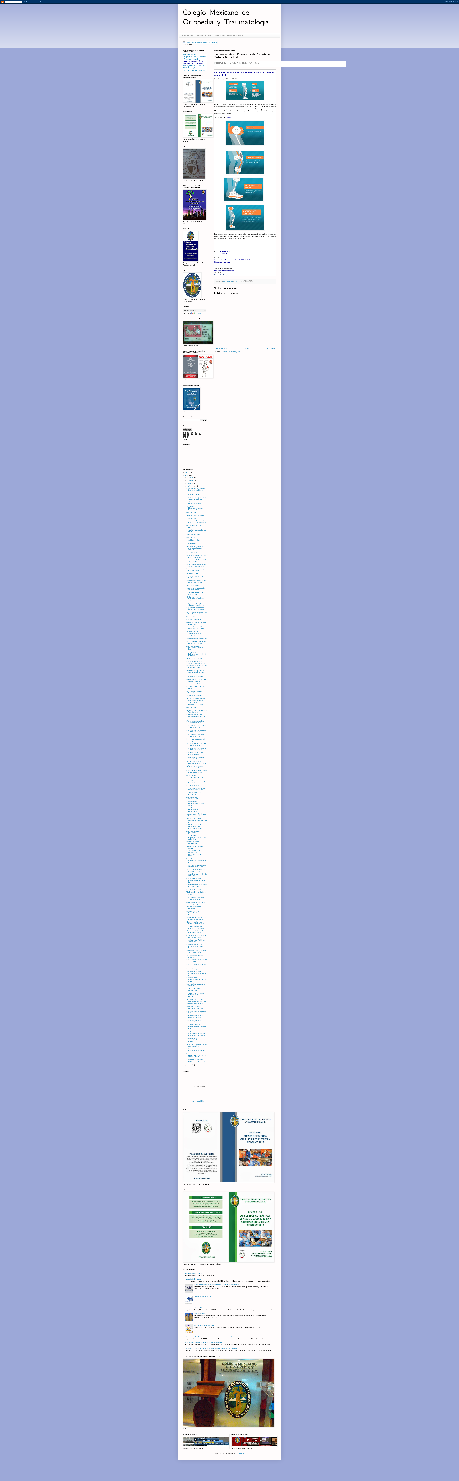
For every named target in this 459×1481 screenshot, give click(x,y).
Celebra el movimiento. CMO (195, 619)
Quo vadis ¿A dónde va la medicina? (194, 1021)
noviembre (190, 480)
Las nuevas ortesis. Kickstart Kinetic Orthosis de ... (195, 692)
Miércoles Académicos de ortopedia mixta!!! (194, 767)
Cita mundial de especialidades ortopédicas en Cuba (196, 979)
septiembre (190, 486)
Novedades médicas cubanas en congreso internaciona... (196, 1034)
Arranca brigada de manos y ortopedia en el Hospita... (195, 870)
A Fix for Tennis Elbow (193, 889)
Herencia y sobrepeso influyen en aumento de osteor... (196, 965)
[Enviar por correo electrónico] (242, 281)
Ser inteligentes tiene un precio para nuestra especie (196, 885)
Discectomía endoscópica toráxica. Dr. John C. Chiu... (196, 1060)
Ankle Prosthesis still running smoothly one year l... (195, 903)
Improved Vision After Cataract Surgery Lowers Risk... (196, 815)
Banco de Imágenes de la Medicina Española (194, 1016)
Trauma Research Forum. (202, 1296)
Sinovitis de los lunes (193, 534)
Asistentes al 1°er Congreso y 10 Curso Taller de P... (196, 744)
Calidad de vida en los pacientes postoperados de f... (196, 880)
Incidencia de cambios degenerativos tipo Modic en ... (196, 820)
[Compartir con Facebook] (249, 281)
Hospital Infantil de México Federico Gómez (195, 753)
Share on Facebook (220, 275)
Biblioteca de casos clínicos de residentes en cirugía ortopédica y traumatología (212, 1348)
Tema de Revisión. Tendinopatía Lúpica (194, 632)
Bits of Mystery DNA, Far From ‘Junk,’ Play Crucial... (196, 951)
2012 (187, 475)
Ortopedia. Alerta (191, 512)
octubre (189, 483)
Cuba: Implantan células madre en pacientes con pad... (196, 771)
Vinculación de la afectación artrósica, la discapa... (195, 589)
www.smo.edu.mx (189, 54)
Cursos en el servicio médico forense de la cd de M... (195, 489)
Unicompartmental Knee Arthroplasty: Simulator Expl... (194, 946)
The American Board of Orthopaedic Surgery (200, 1308)
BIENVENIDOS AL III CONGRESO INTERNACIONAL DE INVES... (194, 853)
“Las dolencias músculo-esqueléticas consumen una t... (196, 860)
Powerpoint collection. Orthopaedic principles (194, 1007)
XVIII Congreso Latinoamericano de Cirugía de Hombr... (196, 654)
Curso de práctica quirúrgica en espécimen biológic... (195, 493)
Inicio (247, 348)
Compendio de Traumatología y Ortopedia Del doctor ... (196, 866)
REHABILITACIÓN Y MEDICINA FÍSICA (237, 62)
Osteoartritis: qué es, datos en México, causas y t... (196, 623)
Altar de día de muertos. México (204, 1325)
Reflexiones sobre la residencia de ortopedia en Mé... (196, 1026)
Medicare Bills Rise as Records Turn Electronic (196, 711)
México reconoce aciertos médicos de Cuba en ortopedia (194, 548)
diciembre (190, 477)
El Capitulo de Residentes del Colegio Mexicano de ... (196, 565)
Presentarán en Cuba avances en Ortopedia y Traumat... (196, 918)
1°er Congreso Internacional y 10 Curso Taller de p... (196, 726)
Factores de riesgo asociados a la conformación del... (196, 613)
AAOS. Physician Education (195, 778)
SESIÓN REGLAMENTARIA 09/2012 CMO (195, 593)
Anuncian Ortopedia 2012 (194, 1004)
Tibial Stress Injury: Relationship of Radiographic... (192, 809)
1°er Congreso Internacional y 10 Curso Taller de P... (196, 749)
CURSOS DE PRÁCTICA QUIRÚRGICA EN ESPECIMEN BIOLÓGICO (195, 826)
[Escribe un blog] (245, 281)
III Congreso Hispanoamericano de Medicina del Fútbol (194, 508)
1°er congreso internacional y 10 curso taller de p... (196, 722)
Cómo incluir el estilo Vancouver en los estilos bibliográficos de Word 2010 (210, 1337)
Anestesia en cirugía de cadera (196, 639)
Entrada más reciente (221, 348)
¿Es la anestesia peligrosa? (195, 515)
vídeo (229, 117)
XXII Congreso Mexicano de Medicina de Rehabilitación (196, 521)
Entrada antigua (270, 348)
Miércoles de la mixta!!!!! (194, 658)
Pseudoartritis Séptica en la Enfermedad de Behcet (195, 704)
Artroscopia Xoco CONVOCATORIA (193, 798)
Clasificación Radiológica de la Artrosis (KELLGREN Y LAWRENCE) (216, 1285)
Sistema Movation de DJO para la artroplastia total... (196, 666)
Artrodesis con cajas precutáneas (193, 832)
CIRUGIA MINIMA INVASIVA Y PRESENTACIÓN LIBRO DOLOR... (196, 994)
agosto (189, 1065)
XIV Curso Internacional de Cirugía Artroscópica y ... (195, 502)
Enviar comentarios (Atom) (231, 352)
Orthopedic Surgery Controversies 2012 (193, 842)
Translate (199, 313)
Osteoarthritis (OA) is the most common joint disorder (196, 680)
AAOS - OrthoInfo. (192, 775)
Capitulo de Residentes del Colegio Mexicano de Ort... (195, 608)
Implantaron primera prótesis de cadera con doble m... (195, 675)
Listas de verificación (193, 585)
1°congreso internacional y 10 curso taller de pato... (196, 758)
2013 (187, 472)
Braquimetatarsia (200, 1314)
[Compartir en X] (247, 281)
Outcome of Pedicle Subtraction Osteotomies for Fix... (196, 913)
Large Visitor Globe (198, 1101)
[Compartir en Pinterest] (251, 281)
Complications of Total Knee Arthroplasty (195, 941)
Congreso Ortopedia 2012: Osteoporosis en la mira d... (196, 627)
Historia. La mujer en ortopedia (196, 969)
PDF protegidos (191, 552)
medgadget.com (225, 251)
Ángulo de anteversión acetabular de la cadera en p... (196, 973)
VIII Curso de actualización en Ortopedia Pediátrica (196, 498)
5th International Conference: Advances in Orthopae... (195, 699)
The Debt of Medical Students (196, 892)
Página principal (187, 35)
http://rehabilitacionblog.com (224, 270)
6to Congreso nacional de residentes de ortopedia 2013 (195, 598)
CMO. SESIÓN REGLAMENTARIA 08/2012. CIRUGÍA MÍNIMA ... (196, 1055)
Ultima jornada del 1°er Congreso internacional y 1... (195, 716)
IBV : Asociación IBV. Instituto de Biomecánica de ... (195, 932)
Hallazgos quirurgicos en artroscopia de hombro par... (196, 1050)
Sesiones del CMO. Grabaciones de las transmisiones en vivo (220, 35)
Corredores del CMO (193, 684)
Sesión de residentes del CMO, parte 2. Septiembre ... (196, 556)
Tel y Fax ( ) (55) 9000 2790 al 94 (194, 70)
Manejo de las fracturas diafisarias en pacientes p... (196, 923)
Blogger (241, 1454)
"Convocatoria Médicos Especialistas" (194, 793)
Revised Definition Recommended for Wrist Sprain (195, 803)
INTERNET (190, 895)
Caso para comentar (193, 785)
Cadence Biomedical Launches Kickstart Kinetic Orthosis (233, 260)
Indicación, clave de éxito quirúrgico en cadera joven (196, 1000)
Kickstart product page (222, 262)
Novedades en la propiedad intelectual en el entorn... (195, 789)
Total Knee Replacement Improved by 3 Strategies (195, 927)
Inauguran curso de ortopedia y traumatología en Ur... (196, 1045)
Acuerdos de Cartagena (194, 696)
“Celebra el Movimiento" (194, 617)
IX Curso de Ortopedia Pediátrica (193, 907)
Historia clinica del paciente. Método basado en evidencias (204, 1343)
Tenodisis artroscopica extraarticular (193, 989)
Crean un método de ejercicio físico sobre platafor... (196, 936)
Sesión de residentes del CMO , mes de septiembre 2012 (196, 560)
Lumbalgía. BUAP (192, 573)
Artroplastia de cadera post (193, 1273)
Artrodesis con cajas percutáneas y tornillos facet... (194, 647)
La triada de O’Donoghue (194, 1279)
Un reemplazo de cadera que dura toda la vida (195, 569)
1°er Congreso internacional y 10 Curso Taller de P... (196, 1012)
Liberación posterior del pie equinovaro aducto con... (195, 671)
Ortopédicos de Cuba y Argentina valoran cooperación (193, 541)
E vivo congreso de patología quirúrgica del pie (195, 740)
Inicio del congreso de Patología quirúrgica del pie (196, 762)
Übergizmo (225, 253)
